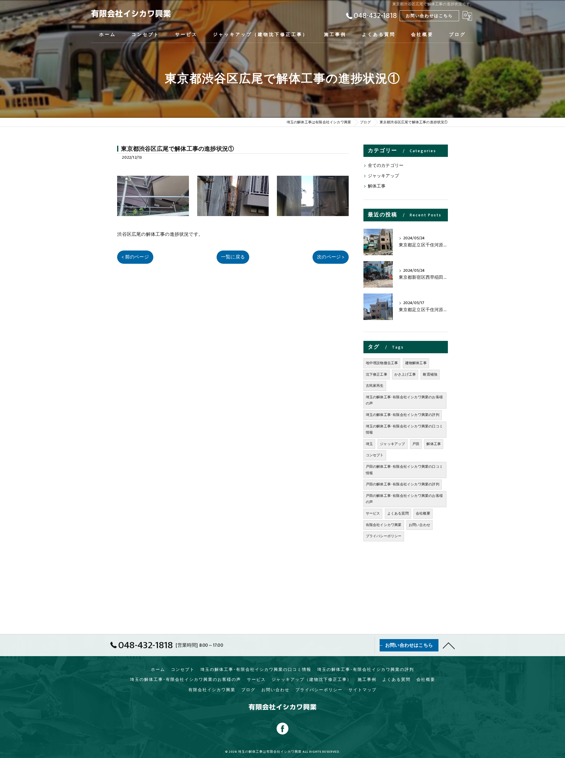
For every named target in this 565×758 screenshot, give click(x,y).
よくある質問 (398, 513)
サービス (373, 513)
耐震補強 (430, 374)
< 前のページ (135, 257)
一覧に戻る (233, 257)
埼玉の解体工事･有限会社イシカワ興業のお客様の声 (404, 400)
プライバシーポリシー (384, 536)
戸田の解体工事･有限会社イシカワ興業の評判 (402, 484)
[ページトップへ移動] (449, 645)
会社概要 (423, 513)
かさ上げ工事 (405, 374)
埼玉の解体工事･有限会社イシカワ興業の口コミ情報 (404, 429)
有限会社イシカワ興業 (384, 525)
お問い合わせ (419, 525)
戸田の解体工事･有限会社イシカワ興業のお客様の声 (404, 499)
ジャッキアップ (383, 176)
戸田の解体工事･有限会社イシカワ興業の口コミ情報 (404, 470)
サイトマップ (362, 690)
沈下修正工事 (376, 374)
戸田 (415, 444)
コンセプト (375, 455)
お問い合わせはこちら (429, 15)
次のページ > (330, 257)
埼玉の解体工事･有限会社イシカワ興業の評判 (402, 415)
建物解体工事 (416, 363)
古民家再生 (375, 386)
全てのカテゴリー (386, 165)
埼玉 (369, 444)
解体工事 (377, 186)
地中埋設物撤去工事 (382, 363)
